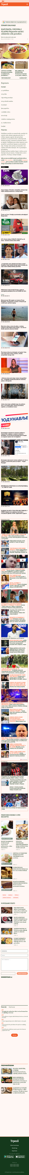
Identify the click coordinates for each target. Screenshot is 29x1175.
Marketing (14, 1148)
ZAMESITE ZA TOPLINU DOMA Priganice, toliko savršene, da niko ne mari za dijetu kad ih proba (20, 1090)
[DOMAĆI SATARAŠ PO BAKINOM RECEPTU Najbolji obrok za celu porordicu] (6, 941)
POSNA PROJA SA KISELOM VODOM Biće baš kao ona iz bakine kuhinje (20, 869)
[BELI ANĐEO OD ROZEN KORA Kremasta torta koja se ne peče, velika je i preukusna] (21, 65)
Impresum (14, 1150)
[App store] (20, 1156)
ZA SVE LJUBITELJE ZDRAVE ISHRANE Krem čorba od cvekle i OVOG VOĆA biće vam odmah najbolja (20, 921)
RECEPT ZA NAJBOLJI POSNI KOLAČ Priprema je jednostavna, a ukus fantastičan (7, 845)
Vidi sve (14, 1035)
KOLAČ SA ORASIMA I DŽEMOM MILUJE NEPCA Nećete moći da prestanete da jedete (20, 884)
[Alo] (2, 1)
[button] (1, 41)
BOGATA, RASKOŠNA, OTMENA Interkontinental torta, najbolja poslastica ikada (20, 1071)
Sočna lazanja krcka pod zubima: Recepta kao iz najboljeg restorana (14, 1025)
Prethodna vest (6, 78)
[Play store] (9, 1156)
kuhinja (10, 895)
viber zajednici (9, 160)
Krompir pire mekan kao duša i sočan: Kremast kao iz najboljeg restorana (15, 1012)
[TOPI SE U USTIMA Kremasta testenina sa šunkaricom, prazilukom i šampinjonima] (7, 65)
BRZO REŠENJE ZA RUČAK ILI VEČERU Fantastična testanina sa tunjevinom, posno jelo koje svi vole (20, 1081)
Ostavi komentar (22, 973)
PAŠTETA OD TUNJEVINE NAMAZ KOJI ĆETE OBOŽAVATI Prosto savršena (20, 855)
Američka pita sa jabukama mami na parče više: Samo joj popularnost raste (14, 1030)
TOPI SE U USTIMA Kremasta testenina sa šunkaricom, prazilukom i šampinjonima (6, 73)
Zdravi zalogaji (8, 25)
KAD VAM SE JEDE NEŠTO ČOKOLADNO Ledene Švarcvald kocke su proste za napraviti (20, 910)
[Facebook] (11, 1165)
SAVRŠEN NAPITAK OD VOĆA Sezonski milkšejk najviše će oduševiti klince (20, 931)
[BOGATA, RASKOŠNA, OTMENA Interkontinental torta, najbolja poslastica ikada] (6, 1071)
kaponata (15, 897)
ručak (4, 895)
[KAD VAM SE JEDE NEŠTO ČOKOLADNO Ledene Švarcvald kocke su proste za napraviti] (6, 910)
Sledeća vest (23, 78)
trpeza (16, 895)
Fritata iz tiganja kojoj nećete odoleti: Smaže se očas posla (14, 1021)
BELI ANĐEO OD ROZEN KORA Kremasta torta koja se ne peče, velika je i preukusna (21, 73)
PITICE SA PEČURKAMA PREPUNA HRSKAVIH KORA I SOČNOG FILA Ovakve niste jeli (22, 845)
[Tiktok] (17, 1165)
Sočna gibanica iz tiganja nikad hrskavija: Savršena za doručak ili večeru (15, 1017)
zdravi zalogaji (7, 897)
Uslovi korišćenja (14, 1145)
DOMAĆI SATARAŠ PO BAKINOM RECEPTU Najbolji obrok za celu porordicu (20, 941)
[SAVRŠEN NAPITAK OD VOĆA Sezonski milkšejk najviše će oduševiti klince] (6, 931)
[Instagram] (14, 1165)
